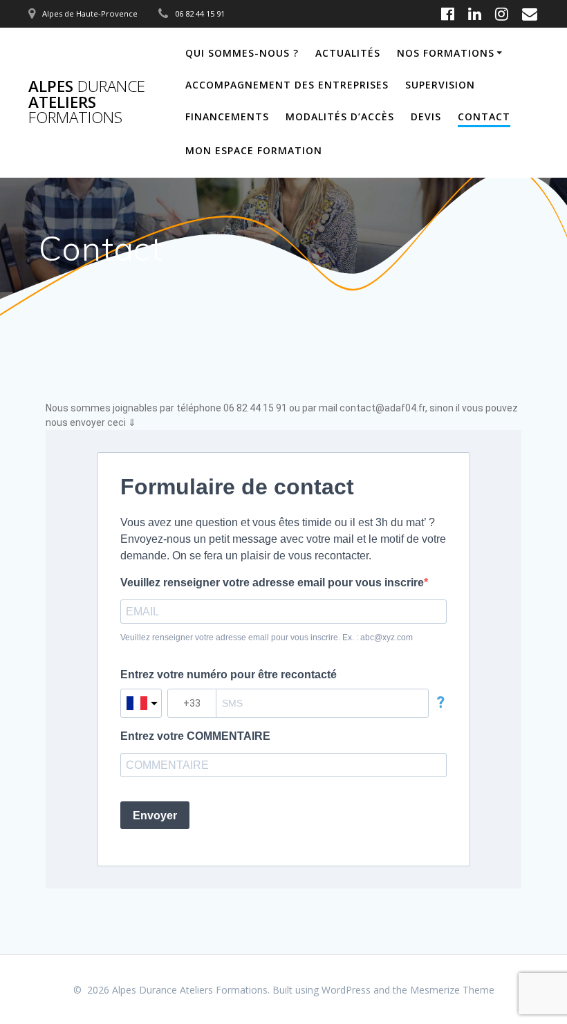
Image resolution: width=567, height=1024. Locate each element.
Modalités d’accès (340, 116)
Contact (484, 116)
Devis (426, 116)
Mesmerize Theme (452, 989)
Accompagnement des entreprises (287, 84)
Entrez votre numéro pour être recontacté (228, 674)
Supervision (440, 84)
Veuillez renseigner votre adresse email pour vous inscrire (272, 582)
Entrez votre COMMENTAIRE (195, 736)
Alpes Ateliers (86, 102)
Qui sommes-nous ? (242, 52)
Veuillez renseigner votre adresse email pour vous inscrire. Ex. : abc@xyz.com (266, 637)
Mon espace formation (253, 150)
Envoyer (155, 815)
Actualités (347, 52)
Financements (227, 116)
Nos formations (445, 52)
